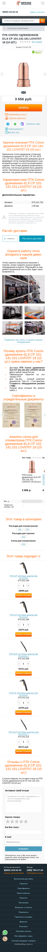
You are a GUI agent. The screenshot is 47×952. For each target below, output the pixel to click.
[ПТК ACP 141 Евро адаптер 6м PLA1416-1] (23, 646)
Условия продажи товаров (23, 941)
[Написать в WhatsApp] (15, 124)
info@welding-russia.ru (18, 114)
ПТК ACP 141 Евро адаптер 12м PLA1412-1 (24, 733)
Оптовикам (23, 903)
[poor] (12, 822)
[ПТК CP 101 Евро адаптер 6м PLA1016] (23, 568)
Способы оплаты (23, 931)
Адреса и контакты (37, 12)
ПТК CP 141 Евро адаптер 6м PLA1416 (23, 616)
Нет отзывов (37, 42)
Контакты (23, 926)
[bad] (8, 822)
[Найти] (42, 21)
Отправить (23, 849)
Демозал (23, 922)
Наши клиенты (23, 893)
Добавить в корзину (23, 595)
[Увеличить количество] (28, 585)
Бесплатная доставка (23, 879)
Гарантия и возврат (23, 917)
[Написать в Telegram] (8, 124)
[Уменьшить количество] (19, 585)
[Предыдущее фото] (2, 74)
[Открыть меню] (4, 3)
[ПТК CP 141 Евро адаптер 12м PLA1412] (23, 685)
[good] (21, 822)
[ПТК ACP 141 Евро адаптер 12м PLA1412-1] (23, 724)
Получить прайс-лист (17, 118)
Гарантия (23, 884)
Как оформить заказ (23, 936)
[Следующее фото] (45, 74)
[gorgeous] (26, 822)
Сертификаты (23, 888)
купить (23, 107)
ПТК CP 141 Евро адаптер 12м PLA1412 (23, 694)
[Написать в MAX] (22, 124)
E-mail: (8, 837)
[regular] (17, 822)
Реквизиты (23, 912)
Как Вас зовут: (12, 827)
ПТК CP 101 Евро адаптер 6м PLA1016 (23, 577)
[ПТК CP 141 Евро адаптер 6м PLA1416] (23, 607)
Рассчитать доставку (32, 239)
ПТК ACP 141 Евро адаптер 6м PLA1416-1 (23, 655)
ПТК (19, 529)
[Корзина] (42, 3)
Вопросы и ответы (23, 907)
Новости (23, 898)
